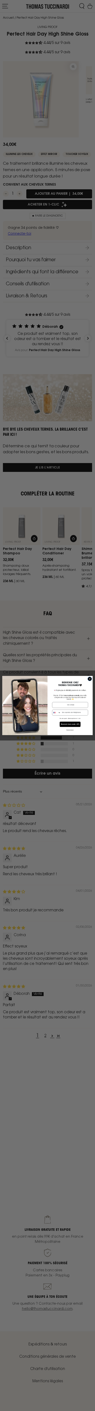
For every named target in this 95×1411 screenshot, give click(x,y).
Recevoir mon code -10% (70, 724)
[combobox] (56, 712)
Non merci (70, 730)
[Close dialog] (90, 679)
